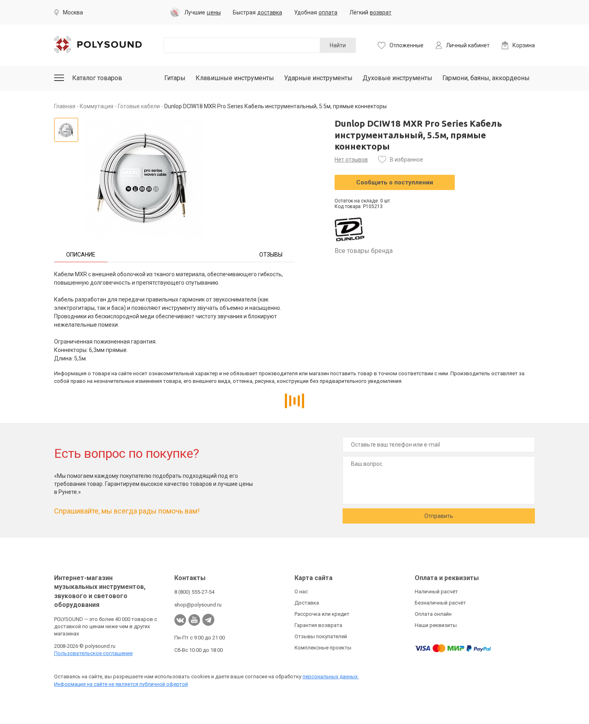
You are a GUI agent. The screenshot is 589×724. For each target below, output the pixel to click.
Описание (80, 254)
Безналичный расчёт (440, 603)
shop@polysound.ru (198, 605)
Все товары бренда (364, 251)
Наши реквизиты (436, 625)
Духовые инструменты (397, 78)
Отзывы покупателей (320, 636)
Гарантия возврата (318, 625)
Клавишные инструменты (235, 78)
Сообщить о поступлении (394, 182)
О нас (301, 592)
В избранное (406, 159)
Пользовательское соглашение (93, 653)
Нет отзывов (351, 159)
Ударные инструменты (318, 78)
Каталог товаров (97, 78)
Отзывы (270, 254)
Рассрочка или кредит (321, 614)
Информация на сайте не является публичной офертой (121, 684)
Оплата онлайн (433, 614)
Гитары (175, 78)
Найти (338, 45)
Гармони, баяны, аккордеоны (486, 78)
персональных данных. (331, 676)
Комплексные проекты (322, 648)
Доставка (306, 603)
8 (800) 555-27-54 (194, 592)
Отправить (438, 516)
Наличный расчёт (436, 592)
